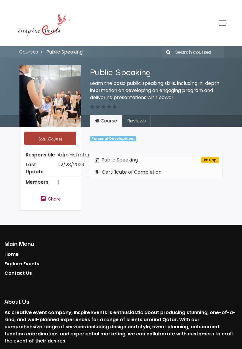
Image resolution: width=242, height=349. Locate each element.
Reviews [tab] (136, 120)
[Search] (167, 52)
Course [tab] (108, 120)
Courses (28, 52)
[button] (50, 138)
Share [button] (54, 198)
